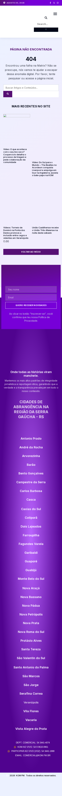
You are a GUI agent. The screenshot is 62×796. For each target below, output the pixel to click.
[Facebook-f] (50, 3)
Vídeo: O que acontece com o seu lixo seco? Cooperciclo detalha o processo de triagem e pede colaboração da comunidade (15, 155)
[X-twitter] (54, 3)
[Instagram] (58, 3)
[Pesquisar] (7, 94)
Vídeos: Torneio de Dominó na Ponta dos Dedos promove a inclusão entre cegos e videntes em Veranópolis (15, 232)
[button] (55, 14)
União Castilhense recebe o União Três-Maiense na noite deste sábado (45, 230)
